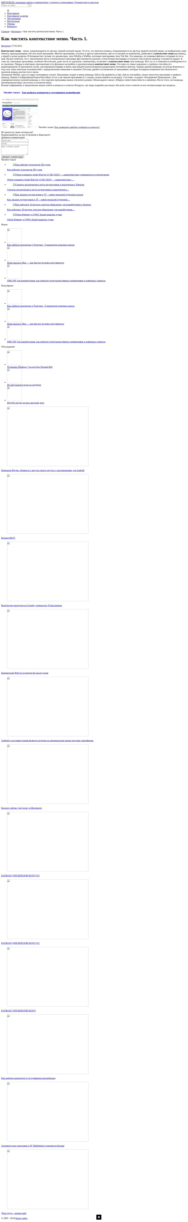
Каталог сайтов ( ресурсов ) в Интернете (21, 808)
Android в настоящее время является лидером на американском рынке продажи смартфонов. (47, 740)
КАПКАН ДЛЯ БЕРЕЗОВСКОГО (18, 1010)
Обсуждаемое (14, 18)
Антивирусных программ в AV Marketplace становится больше (32, 1145)
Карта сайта (21, 1218)
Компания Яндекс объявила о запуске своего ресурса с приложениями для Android (42, 470)
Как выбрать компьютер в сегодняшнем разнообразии (28, 1078)
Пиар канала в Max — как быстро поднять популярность (35, 262)
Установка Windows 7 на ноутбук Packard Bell (29, 367)
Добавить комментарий (12, 157)
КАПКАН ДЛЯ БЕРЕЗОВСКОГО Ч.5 (20, 875)
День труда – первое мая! (13, 1213)
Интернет (16, 31)
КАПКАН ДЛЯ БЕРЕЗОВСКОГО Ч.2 (20, 943)
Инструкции (13, 21)
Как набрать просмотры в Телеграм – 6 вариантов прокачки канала (40, 245)
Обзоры (11, 24)
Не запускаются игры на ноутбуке (24, 385)
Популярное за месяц (17, 16)
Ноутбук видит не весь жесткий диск (25, 403)
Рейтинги (12, 26)
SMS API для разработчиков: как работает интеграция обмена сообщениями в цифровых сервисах (56, 280)
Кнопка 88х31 (8, 538)
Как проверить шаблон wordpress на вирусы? (77, 127)
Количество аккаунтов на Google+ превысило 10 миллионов (31, 605)
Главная (5, 31)
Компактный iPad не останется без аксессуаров (24, 673)
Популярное (13, 13)
